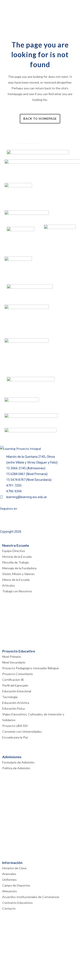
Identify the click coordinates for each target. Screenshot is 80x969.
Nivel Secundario (13, 662)
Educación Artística (15, 703)
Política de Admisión (16, 768)
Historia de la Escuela (17, 556)
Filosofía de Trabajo (15, 562)
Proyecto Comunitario (17, 674)
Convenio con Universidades (22, 731)
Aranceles (9, 874)
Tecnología (10, 697)
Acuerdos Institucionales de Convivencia (30, 897)
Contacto (9, 908)
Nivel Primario (11, 656)
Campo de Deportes (16, 885)
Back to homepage (40, 118)
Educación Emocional (16, 691)
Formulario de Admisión (18, 762)
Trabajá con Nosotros (17, 591)
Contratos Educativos (17, 902)
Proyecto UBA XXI (15, 726)
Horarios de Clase (14, 868)
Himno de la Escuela (16, 579)
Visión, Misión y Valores (18, 574)
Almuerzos (9, 891)
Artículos (8, 585)
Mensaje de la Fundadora (19, 568)
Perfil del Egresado (15, 685)
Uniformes (9, 879)
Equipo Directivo (13, 551)
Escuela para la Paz (15, 737)
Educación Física (13, 708)
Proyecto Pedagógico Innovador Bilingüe (30, 668)
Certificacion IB (13, 679)
